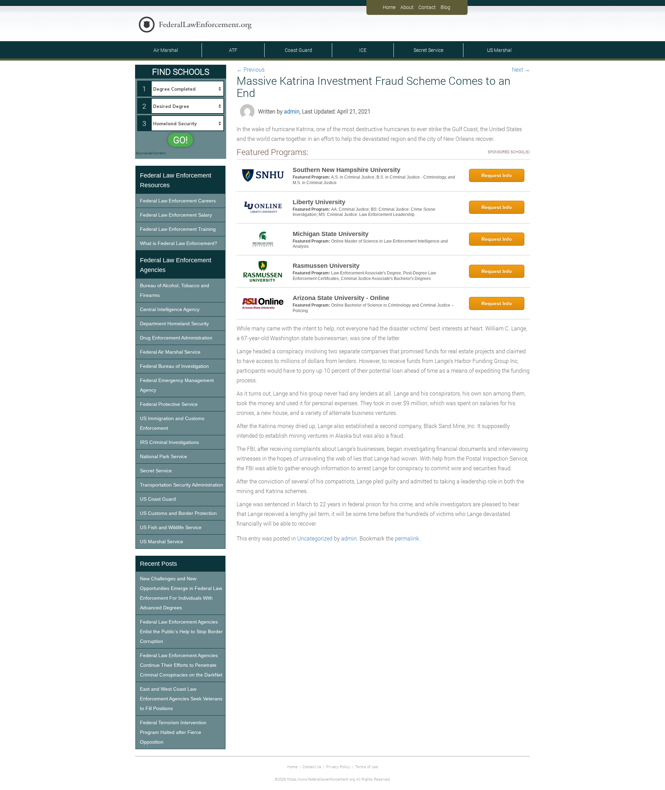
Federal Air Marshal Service (170, 352)
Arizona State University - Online (341, 297)
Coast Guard (298, 50)
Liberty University (319, 202)
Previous (251, 69)
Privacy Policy (338, 766)
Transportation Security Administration (181, 485)
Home (389, 7)
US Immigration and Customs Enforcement (172, 423)
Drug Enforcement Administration (176, 337)
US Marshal (499, 50)
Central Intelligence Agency (170, 309)
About (407, 7)
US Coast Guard (158, 499)
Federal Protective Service (169, 404)
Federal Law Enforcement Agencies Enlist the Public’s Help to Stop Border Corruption (181, 631)
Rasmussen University (326, 265)
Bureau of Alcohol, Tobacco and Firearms (174, 290)
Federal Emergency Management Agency (177, 385)
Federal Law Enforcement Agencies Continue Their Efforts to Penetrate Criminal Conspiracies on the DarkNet (181, 665)
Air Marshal (165, 50)
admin (292, 111)
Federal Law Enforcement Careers (178, 200)
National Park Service (163, 456)
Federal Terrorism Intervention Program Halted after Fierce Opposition (173, 732)
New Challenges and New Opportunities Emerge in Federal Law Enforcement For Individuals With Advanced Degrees (181, 593)
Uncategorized (314, 538)
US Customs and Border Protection (178, 513)
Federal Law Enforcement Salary (176, 215)
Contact (427, 7)
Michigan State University (331, 233)
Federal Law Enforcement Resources (175, 180)
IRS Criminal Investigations (169, 442)
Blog (445, 7)
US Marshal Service (161, 541)
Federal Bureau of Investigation (174, 366)
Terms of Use (366, 766)
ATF (233, 50)
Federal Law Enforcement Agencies (175, 265)
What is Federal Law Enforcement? (178, 243)
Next (521, 69)
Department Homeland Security (174, 323)
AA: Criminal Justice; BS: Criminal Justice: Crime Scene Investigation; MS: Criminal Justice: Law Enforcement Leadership (364, 212)
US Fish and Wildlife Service (171, 527)
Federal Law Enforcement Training (178, 229)
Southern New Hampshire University (346, 169)
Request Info (496, 175)
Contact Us (311, 766)
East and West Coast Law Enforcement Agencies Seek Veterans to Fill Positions (181, 698)
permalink (407, 538)
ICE (362, 50)
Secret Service (428, 50)
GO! (180, 140)
